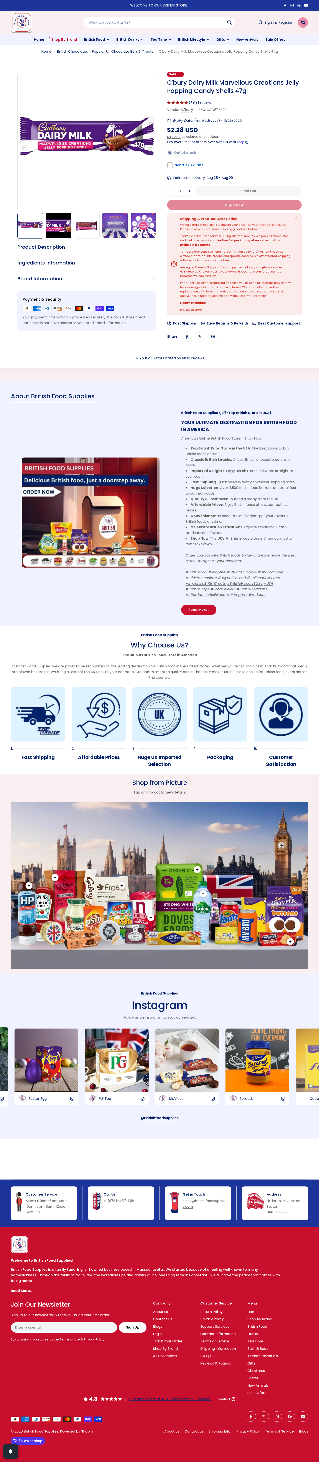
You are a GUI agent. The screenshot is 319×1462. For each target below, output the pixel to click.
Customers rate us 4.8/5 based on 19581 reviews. (170, 1399)
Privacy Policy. (94, 1339)
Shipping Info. (220, 1431)
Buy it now (234, 204)
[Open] (10, 1451)
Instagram (159, 1005)
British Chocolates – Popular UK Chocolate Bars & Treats (105, 51)
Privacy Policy (248, 1431)
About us (171, 1431)
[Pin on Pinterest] (213, 336)
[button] (178, 102)
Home (46, 51)
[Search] (229, 22)
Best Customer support (279, 323)
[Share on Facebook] (187, 336)
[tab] (53, 397)
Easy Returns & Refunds (228, 323)
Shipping (174, 137)
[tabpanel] (159, 512)
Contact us (193, 1431)
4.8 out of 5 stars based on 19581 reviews (170, 358)
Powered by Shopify (77, 1431)
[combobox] (159, 22)
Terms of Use (69, 1339)
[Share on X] (200, 336)
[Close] (296, 218)
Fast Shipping (185, 323)
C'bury (187, 109)
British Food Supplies (41, 1431)
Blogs (303, 1431)
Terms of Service (279, 1431)
